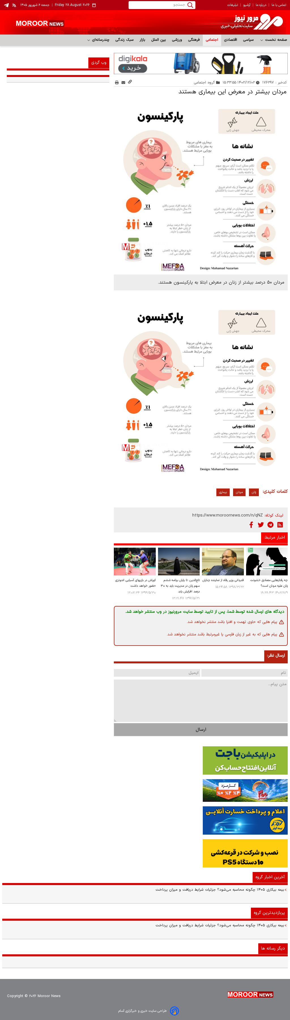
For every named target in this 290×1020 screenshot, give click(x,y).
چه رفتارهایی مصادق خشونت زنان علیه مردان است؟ (269, 583)
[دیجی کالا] (201, 63)
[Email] (123, 82)
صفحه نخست (275, 40)
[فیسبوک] (251, 525)
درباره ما (261, 5)
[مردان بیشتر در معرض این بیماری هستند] (201, 184)
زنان (254, 492)
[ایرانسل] (145, 853)
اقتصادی (230, 40)
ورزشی (177, 40)
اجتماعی (212, 40)
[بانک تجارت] (145, 760)
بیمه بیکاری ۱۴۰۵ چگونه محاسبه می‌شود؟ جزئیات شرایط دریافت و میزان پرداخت (219, 890)
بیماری (223, 492)
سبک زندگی (124, 40)
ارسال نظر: (276, 655)
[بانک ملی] (145, 790)
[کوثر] (145, 820)
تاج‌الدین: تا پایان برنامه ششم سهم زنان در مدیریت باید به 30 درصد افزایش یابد (180, 586)
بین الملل (158, 40)
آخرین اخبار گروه (270, 877)
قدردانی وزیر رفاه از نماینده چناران (223, 580)
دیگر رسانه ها (273, 948)
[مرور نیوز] (145, 22)
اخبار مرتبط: (274, 537)
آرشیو (246, 5)
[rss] (14, 5)
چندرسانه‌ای (100, 40)
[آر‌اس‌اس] (280, 525)
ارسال (201, 729)
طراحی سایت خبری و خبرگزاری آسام (142, 1011)
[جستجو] (190, 5)
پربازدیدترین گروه (269, 913)
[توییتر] (261, 525)
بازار (143, 40)
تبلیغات (232, 5)
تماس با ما (279, 5)
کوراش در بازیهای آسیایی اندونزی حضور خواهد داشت (135, 583)
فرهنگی (194, 40)
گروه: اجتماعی (204, 82)
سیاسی (248, 40)
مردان (239, 492)
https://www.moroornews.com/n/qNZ (227, 515)
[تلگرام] (270, 525)
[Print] (117, 82)
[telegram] (6, 5)
